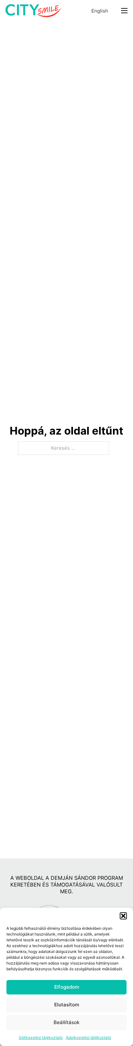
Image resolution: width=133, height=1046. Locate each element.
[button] (123, 916)
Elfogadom (66, 987)
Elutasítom (66, 1005)
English (99, 11)
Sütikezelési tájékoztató (41, 1037)
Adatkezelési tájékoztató (88, 1037)
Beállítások (66, 1022)
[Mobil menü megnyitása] (124, 10)
